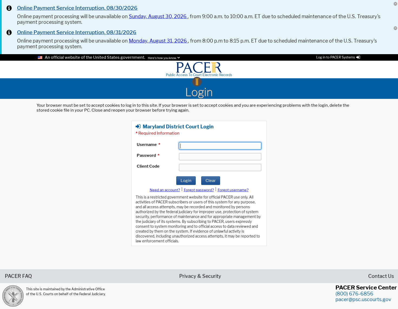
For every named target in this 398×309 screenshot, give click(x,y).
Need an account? (165, 190)
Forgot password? (199, 190)
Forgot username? (233, 190)
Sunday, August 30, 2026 (158, 16)
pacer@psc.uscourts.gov (363, 299)
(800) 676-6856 (354, 294)
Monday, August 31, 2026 (158, 41)
